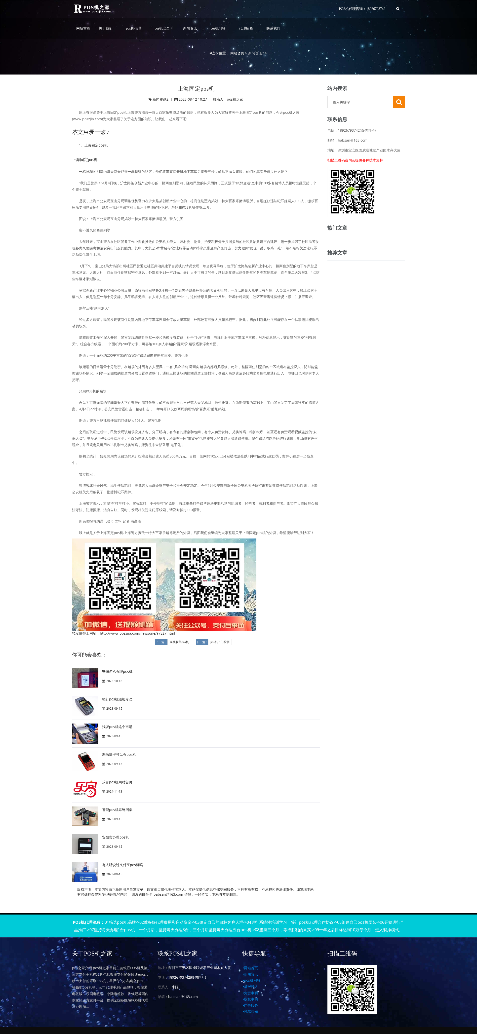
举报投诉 (251, 986)
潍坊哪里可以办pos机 (119, 754)
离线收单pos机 (179, 642)
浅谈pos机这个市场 (117, 726)
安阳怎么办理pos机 (117, 671)
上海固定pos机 (96, 145)
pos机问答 (218, 28)
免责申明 (251, 993)
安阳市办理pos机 (115, 837)
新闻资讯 (190, 28)
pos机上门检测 (220, 642)
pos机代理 (133, 28)
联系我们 (273, 28)
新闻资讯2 (256, 53)
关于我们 (106, 28)
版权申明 (251, 999)
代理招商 (246, 28)
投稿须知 (251, 1011)
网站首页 (83, 28)
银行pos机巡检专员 (117, 699)
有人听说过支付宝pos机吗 (122, 864)
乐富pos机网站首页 (117, 782)
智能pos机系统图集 (117, 809)
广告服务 (251, 1005)
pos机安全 (162, 28)
